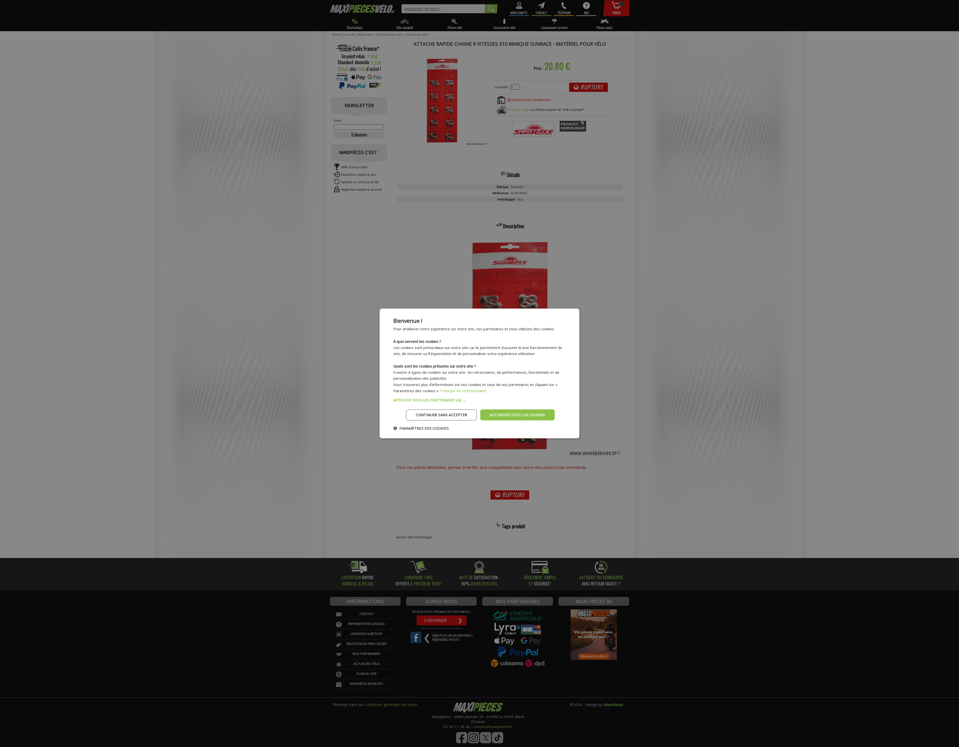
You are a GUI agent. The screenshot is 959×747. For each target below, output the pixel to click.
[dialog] (479, 373)
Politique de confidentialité (463, 390)
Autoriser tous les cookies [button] (517, 414)
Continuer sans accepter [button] (441, 414)
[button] (479, 399)
